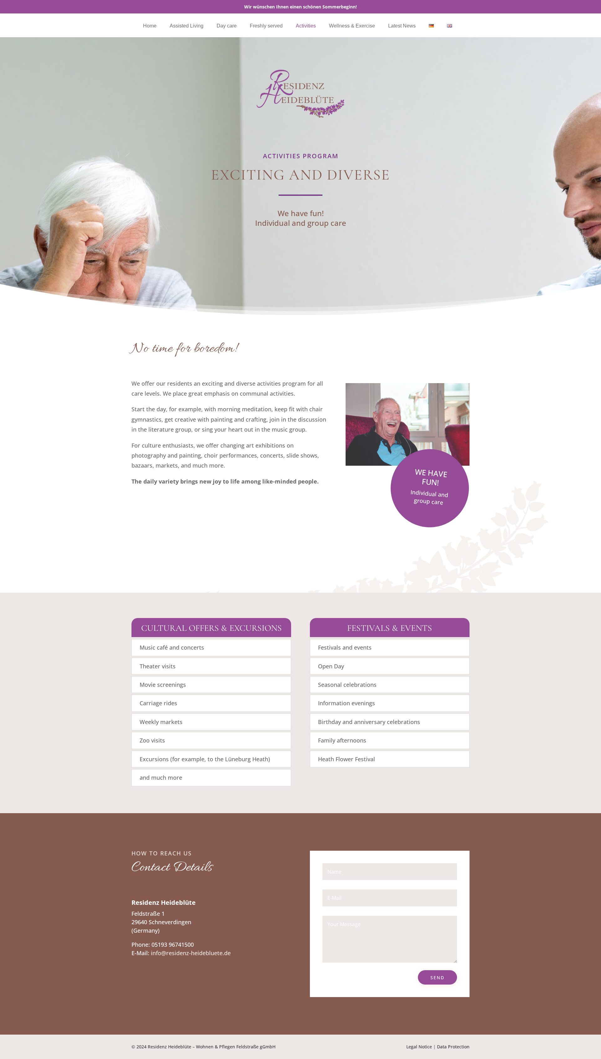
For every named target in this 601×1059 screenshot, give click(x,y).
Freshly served (266, 26)
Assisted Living (186, 26)
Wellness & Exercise (352, 26)
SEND (437, 977)
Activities (306, 26)
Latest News (402, 26)
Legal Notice (419, 1047)
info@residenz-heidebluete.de (191, 953)
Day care (227, 26)
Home (150, 26)
